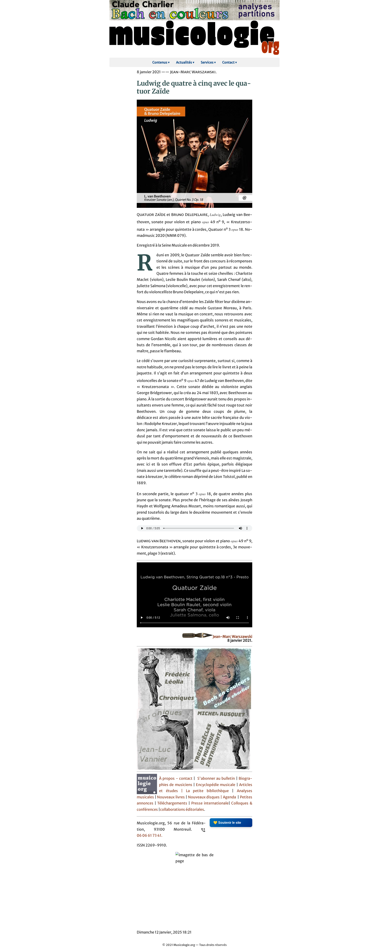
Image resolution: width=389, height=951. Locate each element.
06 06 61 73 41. (149, 835)
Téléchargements (172, 803)
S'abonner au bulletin (216, 778)
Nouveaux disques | (205, 797)
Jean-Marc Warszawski (232, 636)
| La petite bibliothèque (205, 791)
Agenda (230, 797)
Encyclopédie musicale (215, 785)
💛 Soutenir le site (227, 822)
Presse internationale (210, 803)
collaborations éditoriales (182, 809)
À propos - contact (175, 778)
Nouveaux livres (171, 797)
